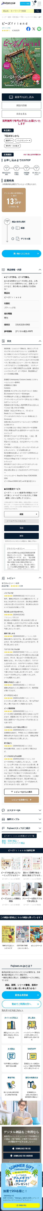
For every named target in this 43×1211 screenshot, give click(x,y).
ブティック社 (6, 28)
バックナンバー (22, 140)
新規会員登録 (21, 995)
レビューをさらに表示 (23, 792)
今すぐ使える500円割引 (31, 154)
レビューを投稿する (20, 800)
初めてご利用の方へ (21, 1004)
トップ (4, 17)
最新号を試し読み (24, 97)
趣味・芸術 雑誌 (13, 17)
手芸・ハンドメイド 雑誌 (29, 17)
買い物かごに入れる (21, 254)
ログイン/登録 (25, 3)
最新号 (8, 140)
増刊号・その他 (11, 146)
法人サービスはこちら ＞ (12, 1010)
